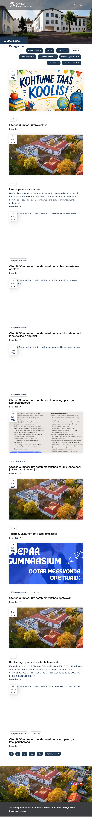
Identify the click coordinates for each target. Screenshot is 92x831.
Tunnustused (26, 57)
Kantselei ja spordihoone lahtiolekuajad (33, 662)
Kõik (75, 50)
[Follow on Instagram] (76, 784)
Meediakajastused (69, 57)
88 (32, 754)
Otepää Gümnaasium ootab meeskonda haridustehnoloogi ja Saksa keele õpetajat (45, 468)
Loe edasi (13, 129)
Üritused (61, 50)
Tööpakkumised (46, 57)
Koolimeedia (33, 50)
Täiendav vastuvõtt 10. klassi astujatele (33, 533)
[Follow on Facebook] (71, 784)
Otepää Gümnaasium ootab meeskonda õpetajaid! (40, 597)
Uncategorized (70, 63)
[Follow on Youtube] (81, 784)
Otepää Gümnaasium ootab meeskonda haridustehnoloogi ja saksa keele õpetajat (45, 334)
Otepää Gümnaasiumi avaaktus (28, 125)
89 (40, 754)
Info (48, 50)
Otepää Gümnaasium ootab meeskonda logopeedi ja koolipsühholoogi (41, 401)
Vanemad (51, 754)
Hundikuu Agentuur (17, 811)
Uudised (52, 63)
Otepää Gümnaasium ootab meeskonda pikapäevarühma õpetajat (44, 268)
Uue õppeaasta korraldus (24, 189)
